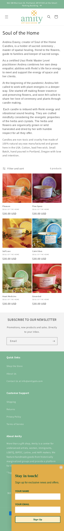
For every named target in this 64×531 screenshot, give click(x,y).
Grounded (36, 296)
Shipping (11, 401)
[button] (6, 16)
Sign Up (37, 519)
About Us (11, 373)
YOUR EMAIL (22, 504)
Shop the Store (14, 366)
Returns (11, 409)
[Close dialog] (61, 467)
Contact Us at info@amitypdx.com (25, 381)
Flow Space (37, 206)
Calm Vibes (37, 251)
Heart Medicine (9, 296)
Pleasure (6, 206)
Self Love (6, 251)
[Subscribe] (53, 341)
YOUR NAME (22, 491)
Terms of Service (15, 424)
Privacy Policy (14, 416)
